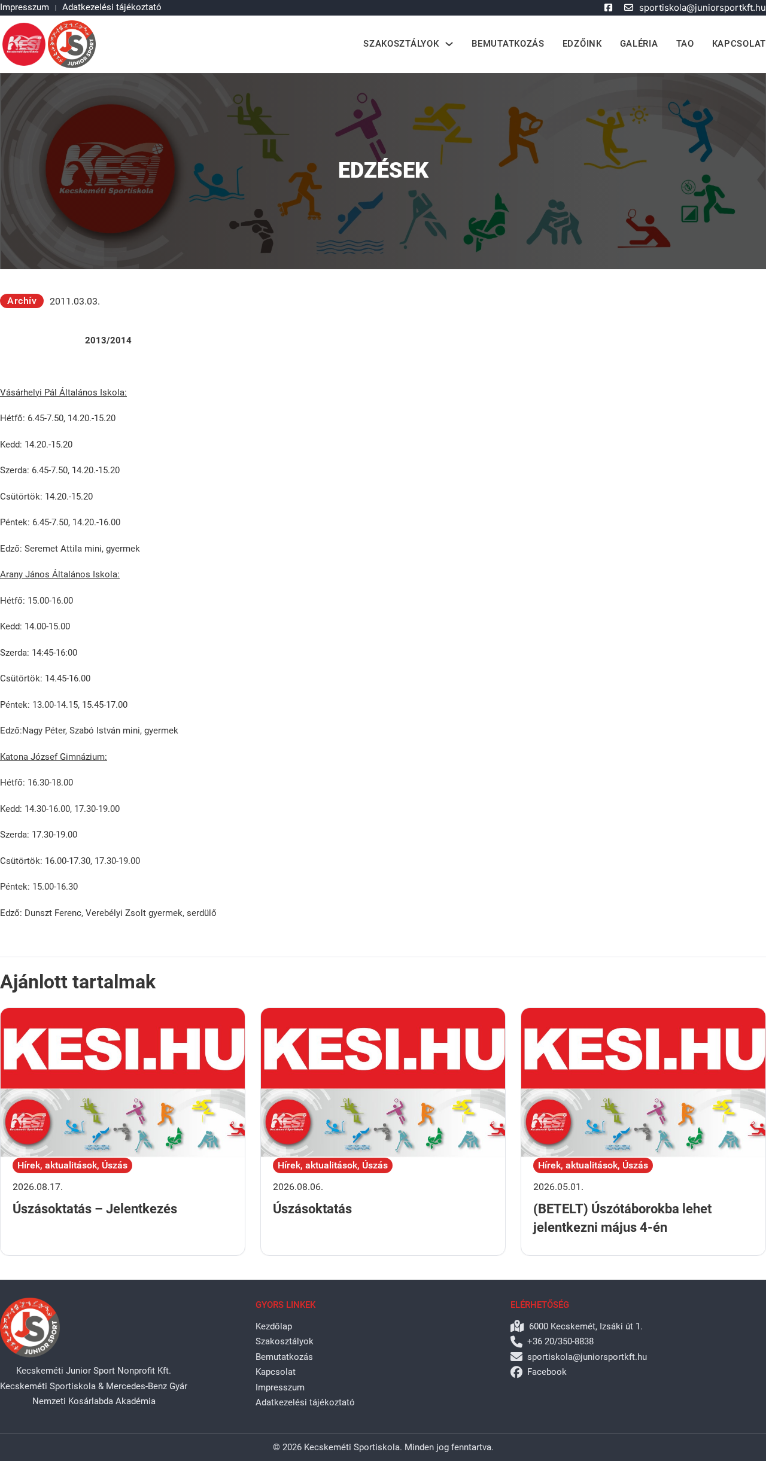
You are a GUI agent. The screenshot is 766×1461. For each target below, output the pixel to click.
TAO (685, 43)
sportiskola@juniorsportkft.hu (702, 7)
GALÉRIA (639, 43)
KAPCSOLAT (739, 43)
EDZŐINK (582, 43)
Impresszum (24, 7)
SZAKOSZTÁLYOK (401, 43)
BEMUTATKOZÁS (508, 43)
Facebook (547, 1371)
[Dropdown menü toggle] (449, 43)
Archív (22, 300)
